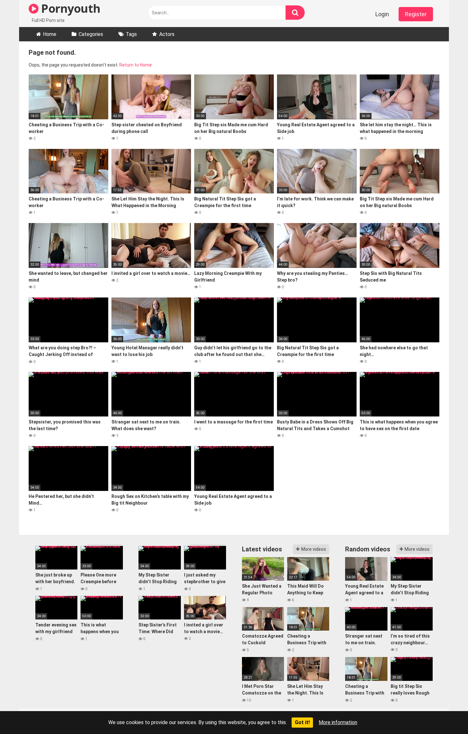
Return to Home (135, 64)
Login (382, 14)
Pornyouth (70, 8)
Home (49, 34)
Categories (91, 34)
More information (338, 722)
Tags (131, 34)
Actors (166, 34)
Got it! (302, 722)
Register (416, 14)
